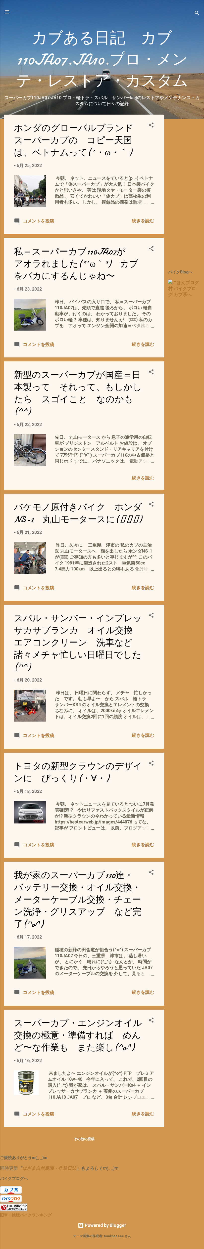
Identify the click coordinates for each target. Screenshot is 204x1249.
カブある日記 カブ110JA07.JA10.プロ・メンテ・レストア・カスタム (102, 59)
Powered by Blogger (105, 1225)
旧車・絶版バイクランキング (26, 1215)
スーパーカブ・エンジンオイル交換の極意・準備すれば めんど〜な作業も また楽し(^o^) (78, 1035)
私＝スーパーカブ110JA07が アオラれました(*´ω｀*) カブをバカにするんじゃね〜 (76, 264)
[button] (151, 125)
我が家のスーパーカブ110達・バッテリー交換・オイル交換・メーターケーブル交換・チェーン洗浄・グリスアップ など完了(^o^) (78, 899)
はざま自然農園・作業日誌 (49, 1168)
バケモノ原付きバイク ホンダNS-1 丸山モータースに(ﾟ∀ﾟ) (78, 513)
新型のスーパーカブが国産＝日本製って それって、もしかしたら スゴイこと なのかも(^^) (78, 393)
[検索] (197, 13)
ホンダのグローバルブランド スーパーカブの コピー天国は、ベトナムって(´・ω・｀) (78, 140)
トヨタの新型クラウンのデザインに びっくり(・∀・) (78, 772)
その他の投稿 (84, 1139)
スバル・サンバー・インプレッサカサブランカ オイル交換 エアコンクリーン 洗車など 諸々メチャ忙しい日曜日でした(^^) (78, 642)
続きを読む (143, 220)
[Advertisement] (186, 189)
